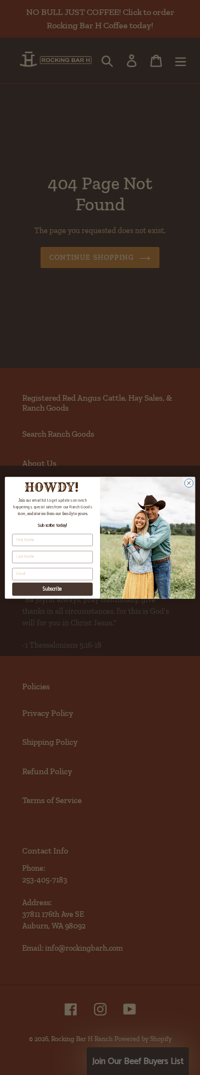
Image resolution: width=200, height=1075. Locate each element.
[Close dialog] (188, 482)
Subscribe (52, 588)
